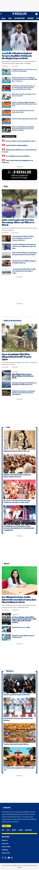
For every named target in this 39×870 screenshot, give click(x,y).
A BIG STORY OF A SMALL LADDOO (17, 145)
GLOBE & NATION (7, 50)
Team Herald (5, 66)
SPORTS (4, 131)
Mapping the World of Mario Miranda (16, 451)
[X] (5, 857)
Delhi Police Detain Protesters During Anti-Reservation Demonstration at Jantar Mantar (23, 392)
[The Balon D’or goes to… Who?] (6, 629)
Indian (5, 692)
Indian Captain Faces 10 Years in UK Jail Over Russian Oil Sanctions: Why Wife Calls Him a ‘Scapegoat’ (24, 79)
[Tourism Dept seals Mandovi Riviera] (19, 733)
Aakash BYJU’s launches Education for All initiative (18, 719)
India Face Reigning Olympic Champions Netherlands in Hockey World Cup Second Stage (24, 104)
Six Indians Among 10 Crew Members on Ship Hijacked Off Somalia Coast (24, 383)
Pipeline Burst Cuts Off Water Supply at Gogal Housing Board (24, 262)
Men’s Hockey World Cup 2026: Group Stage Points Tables (23, 111)
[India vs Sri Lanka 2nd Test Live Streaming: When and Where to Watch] (19, 203)
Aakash (5, 716)
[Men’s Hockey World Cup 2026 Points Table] (6, 121)
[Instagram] (12, 857)
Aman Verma (6, 609)
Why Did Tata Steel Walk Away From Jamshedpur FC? (23, 636)
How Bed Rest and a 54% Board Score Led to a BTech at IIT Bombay (24, 70)
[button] (1, 14)
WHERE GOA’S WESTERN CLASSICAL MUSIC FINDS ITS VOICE (17, 476)
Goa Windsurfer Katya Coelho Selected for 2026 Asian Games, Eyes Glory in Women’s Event (19, 600)
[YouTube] (8, 857)
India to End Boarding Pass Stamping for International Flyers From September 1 (24, 253)
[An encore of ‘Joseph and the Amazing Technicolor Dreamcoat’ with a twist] (19, 489)
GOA (3, 217)
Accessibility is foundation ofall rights (17, 156)
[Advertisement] (19, 5)
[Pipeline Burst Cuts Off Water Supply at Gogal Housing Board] (6, 263)
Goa (5, 765)
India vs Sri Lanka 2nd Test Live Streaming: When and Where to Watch (18, 222)
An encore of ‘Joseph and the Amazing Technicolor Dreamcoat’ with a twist (16, 501)
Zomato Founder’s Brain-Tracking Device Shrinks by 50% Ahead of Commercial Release (22, 238)
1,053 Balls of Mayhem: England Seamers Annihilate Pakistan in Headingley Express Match (17, 56)
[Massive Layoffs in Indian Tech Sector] (19, 683)
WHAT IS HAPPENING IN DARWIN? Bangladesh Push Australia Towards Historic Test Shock (23, 128)
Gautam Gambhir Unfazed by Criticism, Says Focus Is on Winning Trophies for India (24, 246)
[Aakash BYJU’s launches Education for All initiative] (19, 707)
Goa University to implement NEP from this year (18, 769)
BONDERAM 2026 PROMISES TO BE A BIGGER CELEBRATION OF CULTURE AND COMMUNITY (18, 528)
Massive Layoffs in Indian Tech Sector (16, 695)
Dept (5, 742)
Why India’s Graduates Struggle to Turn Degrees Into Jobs (24, 95)
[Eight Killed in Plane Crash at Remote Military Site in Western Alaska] (6, 375)
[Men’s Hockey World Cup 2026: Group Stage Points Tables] (6, 113)
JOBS (3, 98)
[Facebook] (3, 857)
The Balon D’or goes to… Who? (21, 627)
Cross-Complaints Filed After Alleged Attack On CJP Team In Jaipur (16, 357)
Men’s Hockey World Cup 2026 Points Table (24, 119)
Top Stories (5, 624)
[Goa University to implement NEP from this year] (19, 757)
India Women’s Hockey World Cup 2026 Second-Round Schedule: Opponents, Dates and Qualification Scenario (23, 87)
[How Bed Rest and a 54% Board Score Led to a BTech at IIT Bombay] (6, 72)
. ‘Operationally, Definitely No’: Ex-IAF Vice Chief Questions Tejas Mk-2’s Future (23, 271)
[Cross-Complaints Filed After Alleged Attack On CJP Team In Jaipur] (19, 338)
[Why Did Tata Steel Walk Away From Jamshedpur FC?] (6, 637)
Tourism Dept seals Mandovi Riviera (16, 744)
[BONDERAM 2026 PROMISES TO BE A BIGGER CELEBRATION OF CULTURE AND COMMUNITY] (19, 515)
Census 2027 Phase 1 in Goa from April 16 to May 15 (21, 141)
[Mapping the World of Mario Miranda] (19, 440)
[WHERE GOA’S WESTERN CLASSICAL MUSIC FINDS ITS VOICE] (19, 463)
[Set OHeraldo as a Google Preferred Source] (19, 174)
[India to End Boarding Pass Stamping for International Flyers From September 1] (6, 255)
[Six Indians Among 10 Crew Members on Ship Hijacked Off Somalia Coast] (6, 384)
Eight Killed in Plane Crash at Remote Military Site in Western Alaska (22, 376)
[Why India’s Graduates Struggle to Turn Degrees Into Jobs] (6, 96)
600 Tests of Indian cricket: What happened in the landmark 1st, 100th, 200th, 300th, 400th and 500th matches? (24, 619)
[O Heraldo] (19, 14)
